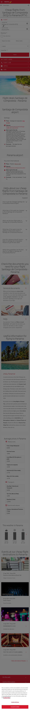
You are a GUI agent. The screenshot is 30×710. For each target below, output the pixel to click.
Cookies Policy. (7, 697)
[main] (15, 696)
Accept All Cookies (15, 707)
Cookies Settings (15, 702)
